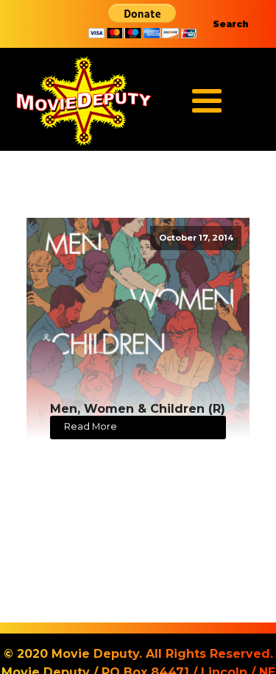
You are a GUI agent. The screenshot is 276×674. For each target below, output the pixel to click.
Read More (90, 426)
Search (231, 23)
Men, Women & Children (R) (137, 409)
